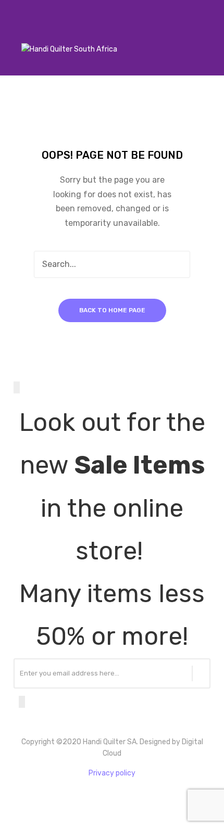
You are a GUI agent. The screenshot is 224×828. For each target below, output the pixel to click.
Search (177, 264)
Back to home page (112, 310)
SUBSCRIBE (201, 673)
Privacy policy (112, 773)
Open (13, 36)
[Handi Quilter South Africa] (69, 49)
